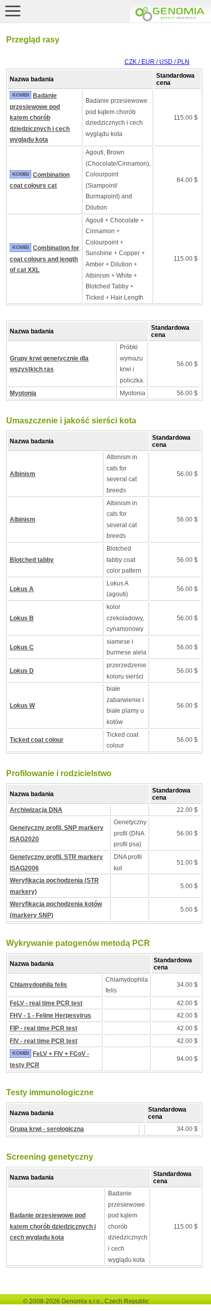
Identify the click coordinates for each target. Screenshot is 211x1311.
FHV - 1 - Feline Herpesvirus (50, 1015)
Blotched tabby (32, 559)
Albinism (22, 474)
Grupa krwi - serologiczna (47, 1129)
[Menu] (12, 10)
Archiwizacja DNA (36, 809)
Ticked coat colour (37, 739)
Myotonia (23, 393)
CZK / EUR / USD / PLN (156, 61)
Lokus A (22, 589)
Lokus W (22, 705)
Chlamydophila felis (38, 984)
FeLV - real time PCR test (46, 1003)
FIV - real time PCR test (43, 1041)
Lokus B (22, 618)
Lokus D (22, 670)
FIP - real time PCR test (43, 1028)
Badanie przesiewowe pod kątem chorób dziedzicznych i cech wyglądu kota (40, 117)
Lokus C (22, 647)
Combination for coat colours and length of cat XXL (44, 259)
